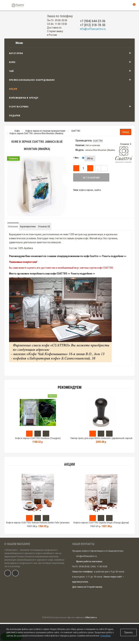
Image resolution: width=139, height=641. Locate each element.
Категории (16, 53)
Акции (13, 89)
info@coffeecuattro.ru (93, 29)
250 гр (90, 158)
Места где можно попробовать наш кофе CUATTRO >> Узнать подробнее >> (52, 273)
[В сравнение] (46, 518)
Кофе (12, 62)
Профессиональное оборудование (32, 80)
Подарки (14, 115)
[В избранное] (98, 168)
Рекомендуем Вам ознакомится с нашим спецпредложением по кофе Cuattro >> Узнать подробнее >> (67, 256)
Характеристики (28, 226)
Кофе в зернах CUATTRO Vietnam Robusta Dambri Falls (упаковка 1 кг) (38, 524)
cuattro (97, 190)
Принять (128, 632)
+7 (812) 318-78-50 (92, 25)
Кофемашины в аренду (24, 98)
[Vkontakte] (7, 573)
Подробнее (105, 635)
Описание (13, 226)
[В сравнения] (104, 168)
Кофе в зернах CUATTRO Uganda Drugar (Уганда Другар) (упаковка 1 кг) (101, 524)
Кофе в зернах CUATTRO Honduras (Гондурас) (38, 438)
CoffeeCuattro (11, 550)
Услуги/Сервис (19, 106)
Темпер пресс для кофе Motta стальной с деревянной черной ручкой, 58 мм (101, 440)
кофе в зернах (86, 190)
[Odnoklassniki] (15, 573)
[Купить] (29, 434)
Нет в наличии (91, 177)
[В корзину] (29, 518)
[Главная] (7, 131)
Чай (11, 71)
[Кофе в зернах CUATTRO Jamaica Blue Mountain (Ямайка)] (37, 186)
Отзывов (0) (44, 226)
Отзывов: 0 (125, 144)
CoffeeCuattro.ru (91, 617)
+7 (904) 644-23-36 (92, 21)
